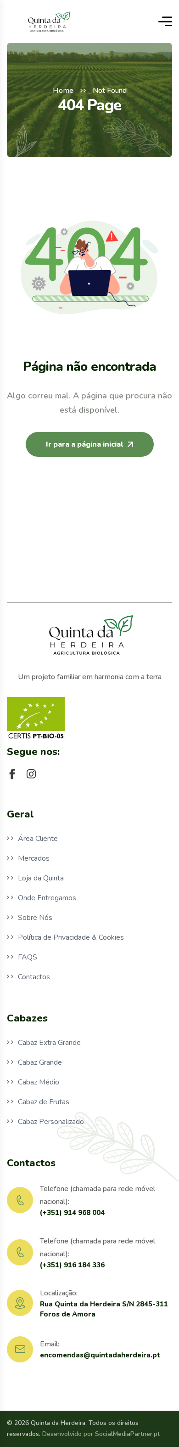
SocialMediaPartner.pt (127, 1434)
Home (63, 90)
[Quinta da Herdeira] (48, 21)
